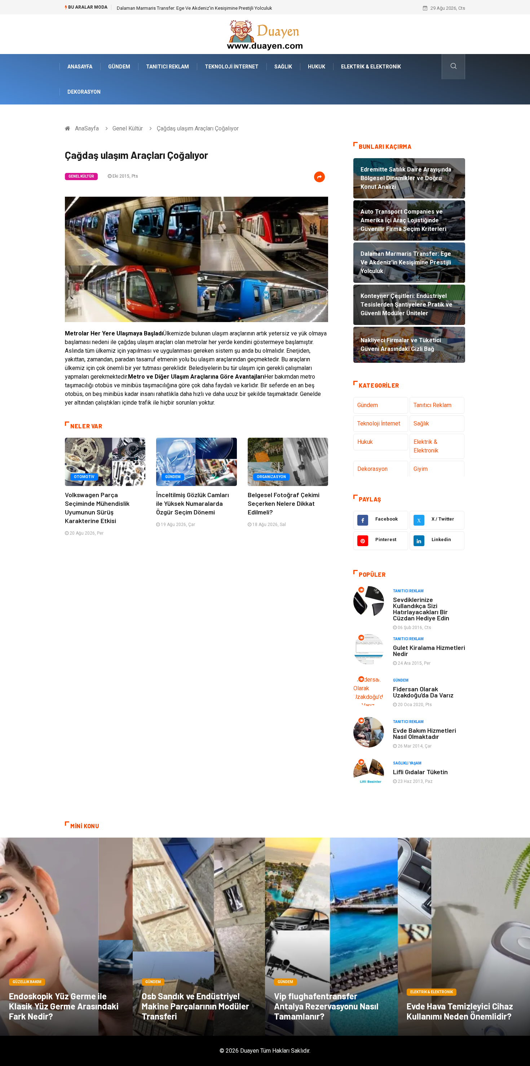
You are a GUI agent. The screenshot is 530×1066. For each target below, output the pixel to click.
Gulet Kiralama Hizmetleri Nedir (429, 650)
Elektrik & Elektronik (371, 67)
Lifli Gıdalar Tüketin (420, 772)
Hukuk (316, 67)
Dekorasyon (84, 92)
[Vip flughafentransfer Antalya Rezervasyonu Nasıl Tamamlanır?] (331, 937)
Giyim (421, 468)
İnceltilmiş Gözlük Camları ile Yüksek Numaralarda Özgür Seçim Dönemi (192, 503)
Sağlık (283, 67)
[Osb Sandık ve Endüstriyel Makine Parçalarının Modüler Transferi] (199, 937)
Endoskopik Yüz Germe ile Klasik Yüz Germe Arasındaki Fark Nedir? (64, 1006)
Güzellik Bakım (27, 982)
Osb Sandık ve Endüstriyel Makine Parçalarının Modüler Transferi (195, 1006)
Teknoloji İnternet (232, 67)
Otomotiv (84, 477)
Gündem (119, 67)
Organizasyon (271, 477)
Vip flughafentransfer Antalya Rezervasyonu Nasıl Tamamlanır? (326, 1006)
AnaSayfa (79, 67)
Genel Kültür (127, 128)
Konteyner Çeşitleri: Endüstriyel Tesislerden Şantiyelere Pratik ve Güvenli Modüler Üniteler (208, 8)
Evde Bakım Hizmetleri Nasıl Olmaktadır (424, 733)
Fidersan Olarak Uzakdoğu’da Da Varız (423, 692)
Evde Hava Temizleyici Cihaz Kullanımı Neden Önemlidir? (460, 1011)
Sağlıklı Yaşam (407, 763)
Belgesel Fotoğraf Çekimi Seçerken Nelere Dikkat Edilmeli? (283, 503)
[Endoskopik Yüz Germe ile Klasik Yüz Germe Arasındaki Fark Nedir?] (66, 937)
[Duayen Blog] (265, 33)
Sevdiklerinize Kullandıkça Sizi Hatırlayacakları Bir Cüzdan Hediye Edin (421, 609)
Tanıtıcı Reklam (167, 67)
